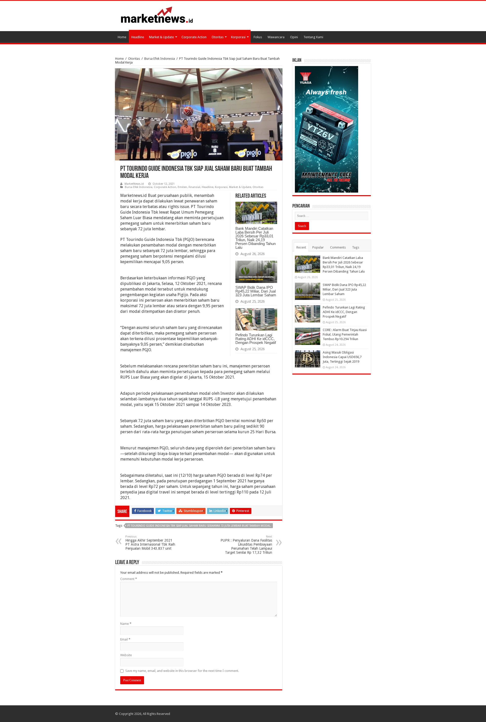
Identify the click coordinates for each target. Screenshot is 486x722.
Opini (294, 37)
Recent (301, 247)
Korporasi (238, 37)
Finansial (194, 187)
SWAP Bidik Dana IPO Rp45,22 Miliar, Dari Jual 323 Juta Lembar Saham (255, 291)
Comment (128, 579)
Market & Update (161, 37)
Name (125, 624)
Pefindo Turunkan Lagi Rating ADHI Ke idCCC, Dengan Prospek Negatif (255, 339)
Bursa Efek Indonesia (159, 58)
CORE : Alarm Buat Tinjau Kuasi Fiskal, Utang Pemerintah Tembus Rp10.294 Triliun (345, 334)
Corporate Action (194, 37)
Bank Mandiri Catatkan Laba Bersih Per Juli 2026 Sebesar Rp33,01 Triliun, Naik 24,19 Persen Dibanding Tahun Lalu (255, 238)
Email (125, 639)
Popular (318, 247)
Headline (137, 37)
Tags (355, 247)
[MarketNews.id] (157, 14)
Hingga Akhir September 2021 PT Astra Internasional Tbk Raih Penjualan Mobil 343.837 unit (150, 542)
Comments (338, 247)
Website (126, 655)
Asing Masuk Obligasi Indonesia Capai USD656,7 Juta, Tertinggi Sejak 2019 (342, 356)
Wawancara (276, 37)
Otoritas (218, 37)
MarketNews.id (134, 183)
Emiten (182, 187)
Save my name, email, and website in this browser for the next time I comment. (182, 671)
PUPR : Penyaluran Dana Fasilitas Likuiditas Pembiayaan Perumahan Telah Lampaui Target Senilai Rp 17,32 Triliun (246, 544)
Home (122, 37)
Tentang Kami (313, 37)
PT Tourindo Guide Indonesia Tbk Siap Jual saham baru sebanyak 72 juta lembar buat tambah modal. (199, 525)
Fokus (258, 37)
